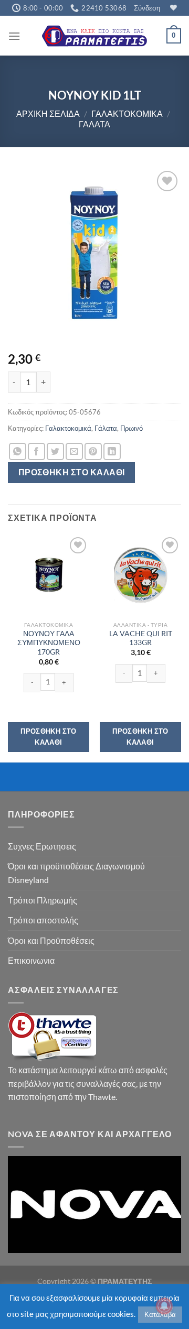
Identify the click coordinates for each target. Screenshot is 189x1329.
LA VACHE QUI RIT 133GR (140, 638)
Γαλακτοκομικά (127, 113)
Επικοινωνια (31, 960)
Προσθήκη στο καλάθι (71, 472)
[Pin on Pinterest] (93, 451)
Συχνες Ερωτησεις (42, 846)
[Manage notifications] (164, 1306)
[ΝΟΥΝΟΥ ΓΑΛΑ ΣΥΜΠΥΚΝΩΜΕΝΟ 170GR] (48, 575)
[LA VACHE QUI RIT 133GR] (140, 575)
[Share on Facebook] (36, 451)
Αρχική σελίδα (48, 113)
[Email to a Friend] (74, 451)
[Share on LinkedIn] (112, 451)
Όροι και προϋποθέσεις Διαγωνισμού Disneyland (76, 873)
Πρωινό (131, 428)
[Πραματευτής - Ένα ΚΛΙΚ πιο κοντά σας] (94, 36)
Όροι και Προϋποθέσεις (51, 940)
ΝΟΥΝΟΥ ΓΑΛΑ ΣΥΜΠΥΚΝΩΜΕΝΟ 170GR (48, 642)
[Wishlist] (172, 7)
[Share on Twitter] (55, 451)
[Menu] (14, 36)
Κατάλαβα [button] (160, 1314)
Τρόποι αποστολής (43, 920)
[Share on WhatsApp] (17, 451)
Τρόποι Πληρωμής (42, 900)
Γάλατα (94, 124)
